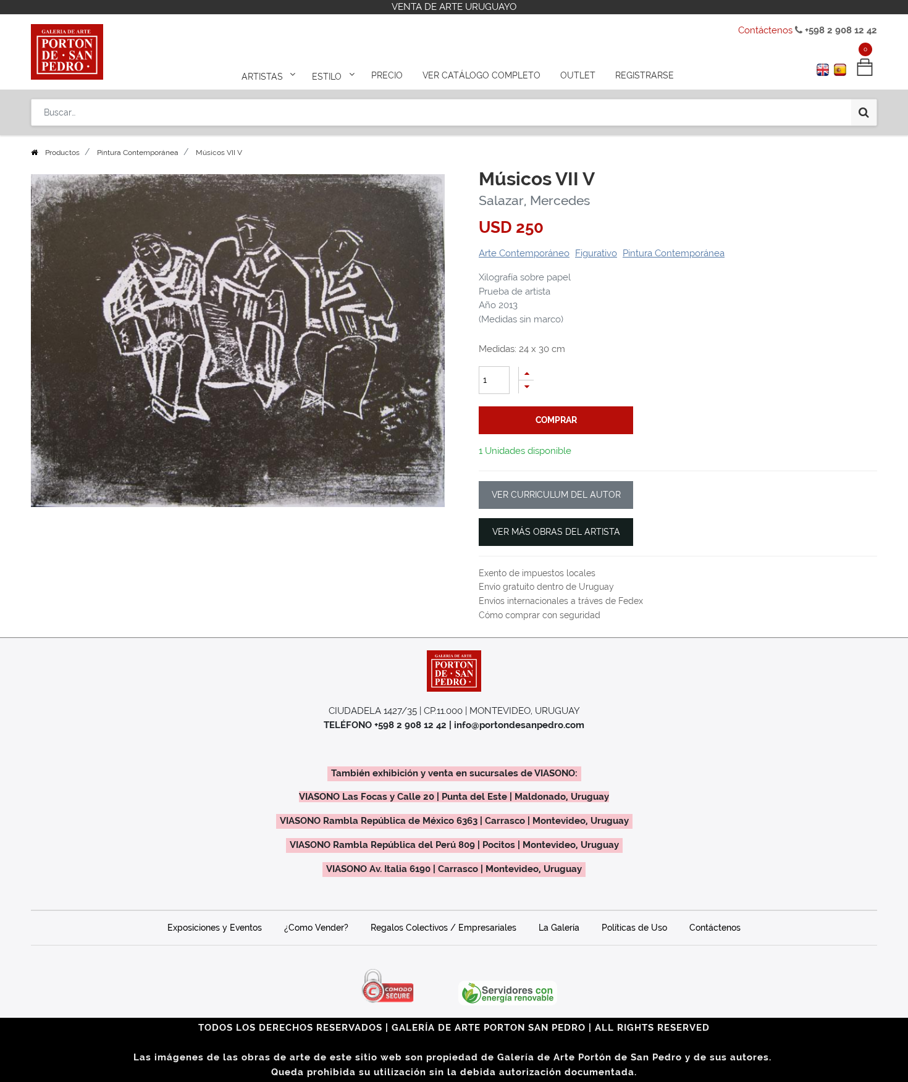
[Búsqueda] (863, 112)
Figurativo (596, 253)
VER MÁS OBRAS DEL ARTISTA (556, 532)
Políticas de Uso (634, 928)
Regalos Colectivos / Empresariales (443, 928)
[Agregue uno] (526, 373)
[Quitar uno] (526, 386)
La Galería (559, 928)
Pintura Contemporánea (138, 152)
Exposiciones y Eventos (214, 928)
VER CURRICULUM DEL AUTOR (556, 495)
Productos (62, 152)
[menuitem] (387, 75)
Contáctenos (765, 30)
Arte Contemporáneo (524, 253)
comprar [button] (556, 420)
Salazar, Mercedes (534, 200)
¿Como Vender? (316, 928)
